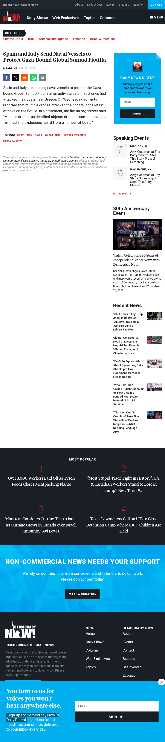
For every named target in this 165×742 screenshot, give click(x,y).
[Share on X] (15, 77)
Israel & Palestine (102, 39)
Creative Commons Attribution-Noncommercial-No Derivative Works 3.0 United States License (54, 159)
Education (130, 675)
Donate (156, 4)
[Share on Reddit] (24, 77)
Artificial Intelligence (53, 39)
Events (110, 4)
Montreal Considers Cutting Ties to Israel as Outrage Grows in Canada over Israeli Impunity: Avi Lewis (41, 525)
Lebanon (79, 39)
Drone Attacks (12, 140)
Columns (107, 17)
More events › (123, 193)
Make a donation (82, 594)
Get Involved (132, 667)
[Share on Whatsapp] (33, 77)
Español (138, 4)
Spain (20, 134)
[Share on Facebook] (6, 77)
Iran (31, 39)
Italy (29, 134)
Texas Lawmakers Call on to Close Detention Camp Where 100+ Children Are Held (123, 525)
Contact (128, 650)
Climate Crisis (13, 39)
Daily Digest (94, 4)
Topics (89, 17)
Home (90, 634)
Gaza (38, 134)
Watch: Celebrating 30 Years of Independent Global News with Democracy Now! (136, 259)
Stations (124, 4)
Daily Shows (37, 17)
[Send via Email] (42, 77)
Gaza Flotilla (52, 134)
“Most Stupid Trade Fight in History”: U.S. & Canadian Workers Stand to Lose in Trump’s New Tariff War (123, 484)
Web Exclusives (65, 17)
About (79, 4)
